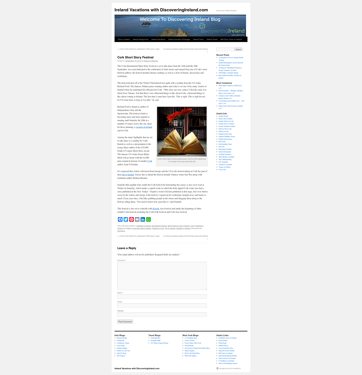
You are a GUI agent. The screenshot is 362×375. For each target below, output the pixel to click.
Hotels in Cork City (123, 350)
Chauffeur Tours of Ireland (227, 338)
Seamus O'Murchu (151, 61)
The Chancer (121, 355)
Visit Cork (222, 169)
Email (120, 301)
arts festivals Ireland (159, 225)
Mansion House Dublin (226, 350)
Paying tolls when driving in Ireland (231, 106)
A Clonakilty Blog (191, 338)
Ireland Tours (198, 39)
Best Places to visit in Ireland (179, 225)
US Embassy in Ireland (226, 361)
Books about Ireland (225, 118)
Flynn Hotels (223, 340)
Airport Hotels (223, 116)
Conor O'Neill (189, 340)
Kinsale (156, 208)
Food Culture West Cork (193, 343)
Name (120, 292)
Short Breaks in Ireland (226, 157)
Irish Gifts (222, 141)
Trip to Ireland (170, 228)
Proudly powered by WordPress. (230, 368)
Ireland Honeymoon (140, 39)
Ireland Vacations (158, 39)
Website (120, 311)
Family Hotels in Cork (226, 121)
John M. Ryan (121, 353)
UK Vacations (223, 162)
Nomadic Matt (155, 340)
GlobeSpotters (155, 338)
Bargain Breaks (122, 338)
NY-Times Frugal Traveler (159, 343)
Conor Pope (121, 345)
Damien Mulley (122, 348)
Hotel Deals (223, 343)
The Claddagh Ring (225, 159)
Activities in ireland (143, 225)
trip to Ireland (128, 174)
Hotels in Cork (224, 131)
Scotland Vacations (225, 154)
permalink (121, 231)
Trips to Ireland (124, 39)
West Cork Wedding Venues (228, 363)
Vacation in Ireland (183, 228)
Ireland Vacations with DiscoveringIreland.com (161, 10)
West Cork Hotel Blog (192, 353)
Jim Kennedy (189, 345)
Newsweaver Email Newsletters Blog (197, 348)
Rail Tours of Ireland (225, 353)
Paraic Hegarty (190, 350)
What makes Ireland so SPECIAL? (230, 85)
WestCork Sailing (190, 355)
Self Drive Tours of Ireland (231, 39)
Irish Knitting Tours (225, 144)
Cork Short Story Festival (141, 228)
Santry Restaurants (225, 152)
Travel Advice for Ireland (227, 358)
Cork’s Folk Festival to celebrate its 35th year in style (138, 49)
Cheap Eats (120, 340)
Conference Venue (123, 343)
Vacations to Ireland (225, 164)
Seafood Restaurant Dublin (228, 355)
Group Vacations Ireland (227, 126)
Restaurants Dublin (225, 149)
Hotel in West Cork (225, 129)
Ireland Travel (211, 39)
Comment (121, 260)
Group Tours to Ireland (226, 124)
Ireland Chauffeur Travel (227, 136)
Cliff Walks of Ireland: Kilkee (228, 73)
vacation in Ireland (143, 126)
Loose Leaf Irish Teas (226, 348)
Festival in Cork (158, 228)
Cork (150, 160)
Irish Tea (221, 146)
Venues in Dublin (224, 167)
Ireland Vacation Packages (179, 39)
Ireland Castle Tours (225, 134)
